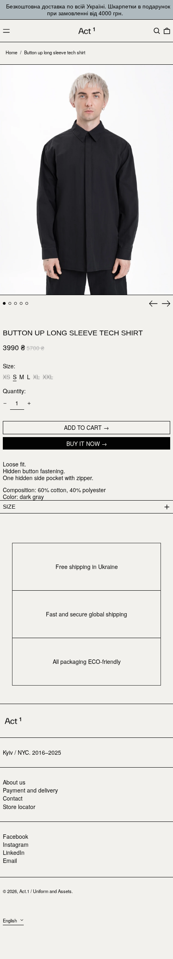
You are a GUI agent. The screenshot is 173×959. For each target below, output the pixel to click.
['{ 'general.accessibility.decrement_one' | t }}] (5, 403)
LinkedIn (14, 852)
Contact (13, 798)
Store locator (19, 807)
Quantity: (14, 391)
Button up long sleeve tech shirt (54, 52)
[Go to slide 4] (21, 303)
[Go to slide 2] (9, 303)
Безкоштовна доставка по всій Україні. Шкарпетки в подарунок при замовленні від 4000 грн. (88, 9)
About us (14, 782)
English (10, 920)
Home (11, 52)
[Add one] (29, 403)
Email (10, 860)
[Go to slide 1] (4, 303)
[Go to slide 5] (26, 303)
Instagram (16, 844)
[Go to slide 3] (15, 303)
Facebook (15, 836)
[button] (157, 31)
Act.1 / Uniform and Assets (45, 891)
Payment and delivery (30, 790)
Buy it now (83, 443)
